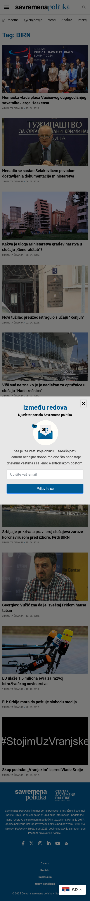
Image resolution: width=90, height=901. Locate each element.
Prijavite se (45, 489)
